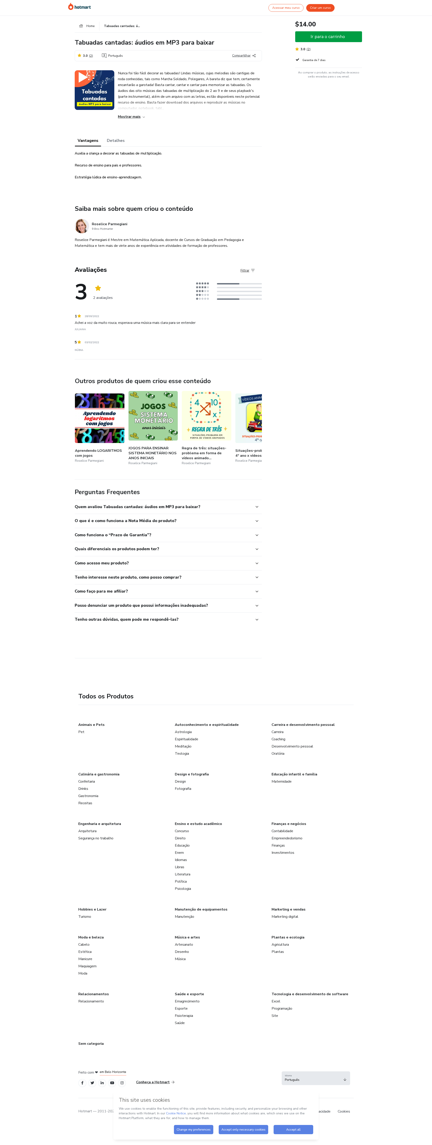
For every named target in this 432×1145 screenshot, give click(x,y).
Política (181, 881)
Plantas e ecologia (288, 937)
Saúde (180, 1022)
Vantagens (88, 140)
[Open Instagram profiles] (122, 1083)
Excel (276, 1001)
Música (180, 958)
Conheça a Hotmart (153, 1082)
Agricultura (280, 944)
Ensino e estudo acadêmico (198, 823)
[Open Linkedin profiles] (102, 1083)
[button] (163, 506)
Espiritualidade (186, 739)
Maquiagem (87, 966)
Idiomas (181, 859)
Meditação (183, 746)
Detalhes (116, 140)
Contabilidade (282, 831)
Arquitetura (87, 831)
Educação (182, 845)
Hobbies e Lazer (92, 909)
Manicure (85, 958)
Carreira (278, 731)
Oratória (278, 753)
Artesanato (184, 944)
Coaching (278, 739)
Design (180, 781)
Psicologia (183, 888)
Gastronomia (88, 795)
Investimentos (283, 852)
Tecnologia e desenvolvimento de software (310, 994)
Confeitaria (86, 781)
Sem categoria (91, 1043)
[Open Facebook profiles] (82, 1083)
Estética (85, 951)
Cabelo (84, 944)
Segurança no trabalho (95, 838)
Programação (282, 1008)
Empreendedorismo (287, 838)
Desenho (182, 951)
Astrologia (183, 731)
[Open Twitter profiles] (92, 1083)
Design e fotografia (192, 774)
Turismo (84, 916)
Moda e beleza (91, 937)
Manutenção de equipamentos (201, 909)
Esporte (181, 1008)
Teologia (182, 753)
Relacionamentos (93, 994)
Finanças (278, 845)
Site (275, 1015)
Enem (179, 852)
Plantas (278, 951)
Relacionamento (91, 1001)
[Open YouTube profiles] (112, 1083)
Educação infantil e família (294, 774)
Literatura (182, 874)
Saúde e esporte (189, 994)
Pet (81, 731)
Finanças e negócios (289, 823)
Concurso (182, 831)
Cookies (344, 1111)
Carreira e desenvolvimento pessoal (303, 724)
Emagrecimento (187, 1001)
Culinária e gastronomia (98, 774)
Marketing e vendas (289, 909)
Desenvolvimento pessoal (292, 746)
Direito (180, 838)
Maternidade (282, 781)
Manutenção (184, 916)
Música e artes (187, 937)
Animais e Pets (91, 724)
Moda (82, 973)
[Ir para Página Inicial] (79, 6)
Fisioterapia (184, 1015)
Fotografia (183, 788)
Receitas (85, 803)
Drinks (83, 788)
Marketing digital (285, 916)
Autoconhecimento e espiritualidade (207, 724)
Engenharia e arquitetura (99, 823)
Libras (179, 867)
